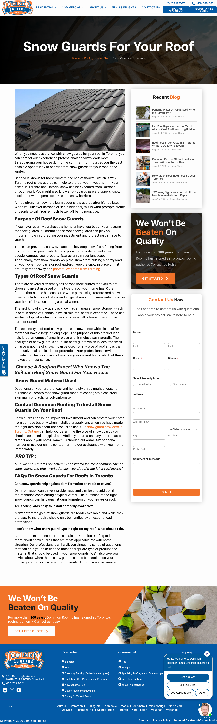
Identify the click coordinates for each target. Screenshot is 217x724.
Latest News (103, 58)
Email (137, 358)
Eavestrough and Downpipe (80, 690)
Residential (145, 384)
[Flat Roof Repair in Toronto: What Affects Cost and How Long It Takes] (143, 130)
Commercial (180, 384)
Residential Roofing (179, 182)
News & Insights (124, 7)
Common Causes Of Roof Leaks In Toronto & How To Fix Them (173, 160)
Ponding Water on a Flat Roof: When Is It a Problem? (174, 111)
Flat (67, 667)
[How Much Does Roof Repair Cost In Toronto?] (143, 179)
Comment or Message (146, 459)
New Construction (75, 684)
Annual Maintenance (133, 684)
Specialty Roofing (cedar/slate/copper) (143, 673)
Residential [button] (44, 7)
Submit (166, 492)
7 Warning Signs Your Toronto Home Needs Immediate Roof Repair (174, 193)
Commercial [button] (71, 7)
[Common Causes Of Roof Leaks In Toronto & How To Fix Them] (143, 163)
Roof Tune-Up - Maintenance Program (86, 678)
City (135, 435)
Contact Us (151, 7)
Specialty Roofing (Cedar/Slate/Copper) (87, 673)
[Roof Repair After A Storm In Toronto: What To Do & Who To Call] (143, 146)
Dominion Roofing (83, 58)
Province (172, 435)
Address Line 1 (141, 408)
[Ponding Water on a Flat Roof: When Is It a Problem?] (143, 113)
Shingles (69, 661)
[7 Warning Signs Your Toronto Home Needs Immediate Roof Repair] (143, 195)
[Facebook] (5, 690)
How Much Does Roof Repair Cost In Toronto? (174, 177)
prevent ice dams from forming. (76, 269)
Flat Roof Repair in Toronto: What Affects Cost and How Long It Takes (173, 127)
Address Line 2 (141, 421)
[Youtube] (19, 690)
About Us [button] (96, 7)
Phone (173, 358)
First (135, 346)
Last (170, 346)
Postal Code (139, 449)
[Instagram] (12, 690)
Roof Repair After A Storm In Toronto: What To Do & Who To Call (174, 144)
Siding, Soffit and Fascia (78, 696)
